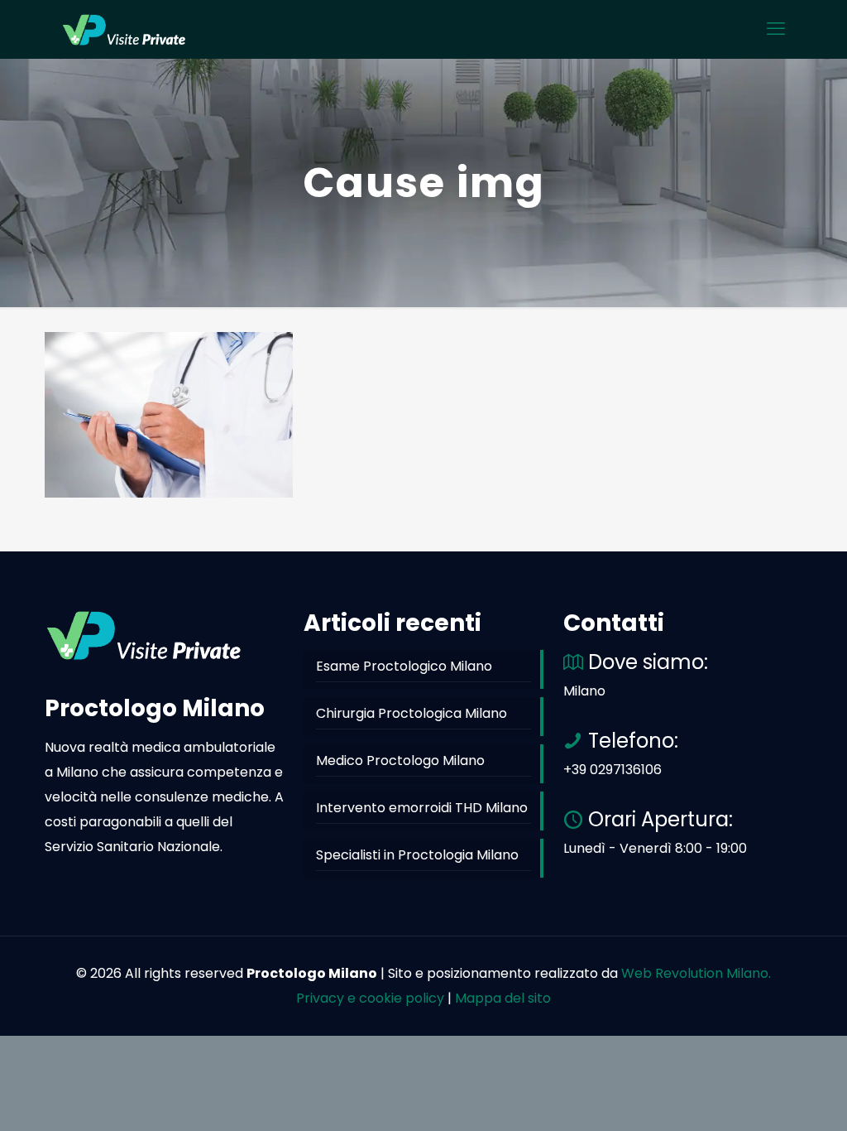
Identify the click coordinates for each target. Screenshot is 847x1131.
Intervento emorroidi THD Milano (422, 807)
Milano (584, 690)
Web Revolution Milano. (696, 973)
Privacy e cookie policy (370, 998)
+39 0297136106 (612, 769)
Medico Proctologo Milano (400, 760)
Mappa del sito (503, 998)
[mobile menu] (776, 29)
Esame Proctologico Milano (404, 666)
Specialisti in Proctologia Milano (417, 854)
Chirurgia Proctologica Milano (411, 713)
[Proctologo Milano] (124, 29)
